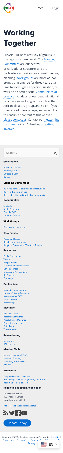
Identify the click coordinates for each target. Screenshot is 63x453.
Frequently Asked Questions (17, 376)
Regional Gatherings (13, 316)
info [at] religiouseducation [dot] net (21, 405)
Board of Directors (13, 167)
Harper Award (10, 262)
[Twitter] (12, 412)
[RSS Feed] (6, 412)
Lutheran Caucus (12, 215)
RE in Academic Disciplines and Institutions (24, 188)
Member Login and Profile (16, 355)
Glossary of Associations (15, 271)
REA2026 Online (11, 313)
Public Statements (12, 256)
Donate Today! (17, 423)
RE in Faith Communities (15, 191)
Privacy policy (9, 440)
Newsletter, (13, 296)
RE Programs (10, 275)
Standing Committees (16, 182)
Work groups (25, 78)
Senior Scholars (11, 209)
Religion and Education (15, 242)
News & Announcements (15, 289)
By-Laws (8, 176)
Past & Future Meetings (15, 319)
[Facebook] (18, 412)
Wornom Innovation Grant (16, 265)
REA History (9, 344)
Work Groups (11, 221)
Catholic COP (10, 212)
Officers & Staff (11, 173)
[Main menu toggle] (44, 8)
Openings (8, 278)
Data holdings (37, 440)
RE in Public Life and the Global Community (24, 194)
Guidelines (9, 326)
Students (8, 205)
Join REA (7, 364)
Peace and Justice (12, 238)
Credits (55, 436)
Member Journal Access (15, 361)
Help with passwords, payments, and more (24, 379)
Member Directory (13, 358)
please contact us (15, 120)
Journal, (16, 293)
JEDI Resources (11, 268)
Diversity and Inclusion (14, 227)
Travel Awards (11, 329)
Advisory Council (12, 170)
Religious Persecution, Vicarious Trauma (23, 245)
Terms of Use (23, 440)
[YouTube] (24, 412)
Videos (7, 259)
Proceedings (10, 302)
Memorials (9, 341)
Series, (11, 299)
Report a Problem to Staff (16, 382)
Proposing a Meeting (14, 322)
